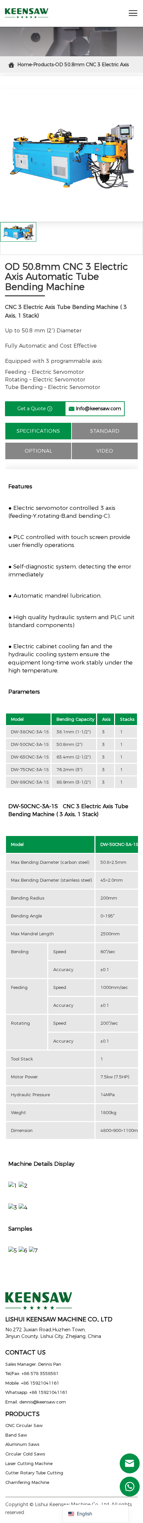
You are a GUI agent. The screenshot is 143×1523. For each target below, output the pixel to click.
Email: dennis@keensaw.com (35, 1401)
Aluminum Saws (22, 1444)
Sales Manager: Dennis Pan (33, 1364)
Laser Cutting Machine (29, 1463)
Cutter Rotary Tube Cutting (34, 1472)
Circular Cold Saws (25, 1453)
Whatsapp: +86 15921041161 (36, 1392)
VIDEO (104, 451)
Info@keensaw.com (95, 409)
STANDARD (104, 431)
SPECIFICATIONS (38, 431)
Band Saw (16, 1435)
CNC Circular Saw (24, 1425)
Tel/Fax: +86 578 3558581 (32, 1373)
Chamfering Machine (27, 1482)
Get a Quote (35, 409)
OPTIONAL (38, 451)
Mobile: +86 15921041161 (32, 1383)
